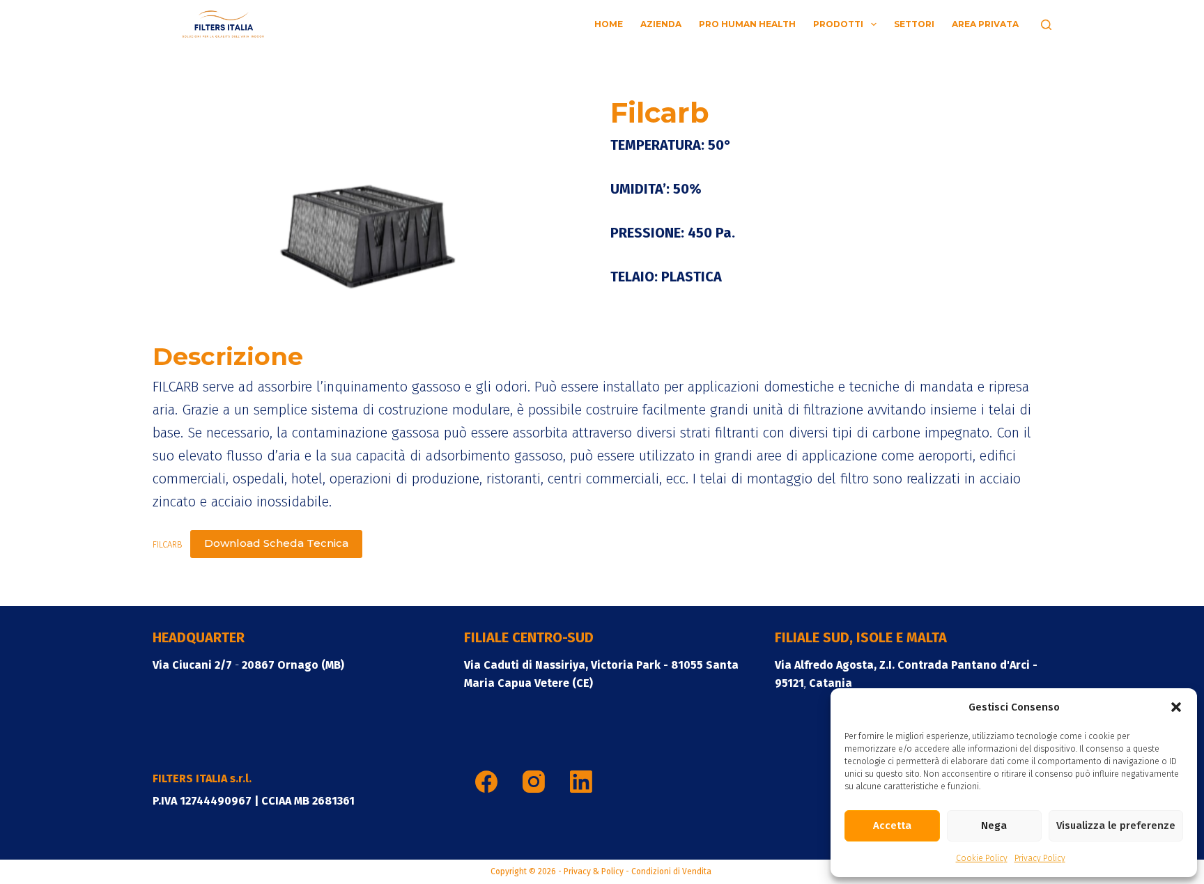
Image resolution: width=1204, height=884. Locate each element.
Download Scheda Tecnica (276, 543)
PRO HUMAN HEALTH (747, 24)
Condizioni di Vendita (672, 871)
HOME (608, 24)
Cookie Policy (982, 858)
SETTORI (914, 24)
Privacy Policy (1039, 858)
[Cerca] (1046, 25)
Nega (994, 825)
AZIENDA (660, 24)
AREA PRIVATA (985, 24)
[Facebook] (486, 781)
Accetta (892, 825)
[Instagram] (534, 781)
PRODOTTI (838, 24)
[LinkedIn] (581, 781)
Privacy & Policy (594, 871)
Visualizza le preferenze (1115, 825)
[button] (1176, 707)
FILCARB (168, 543)
